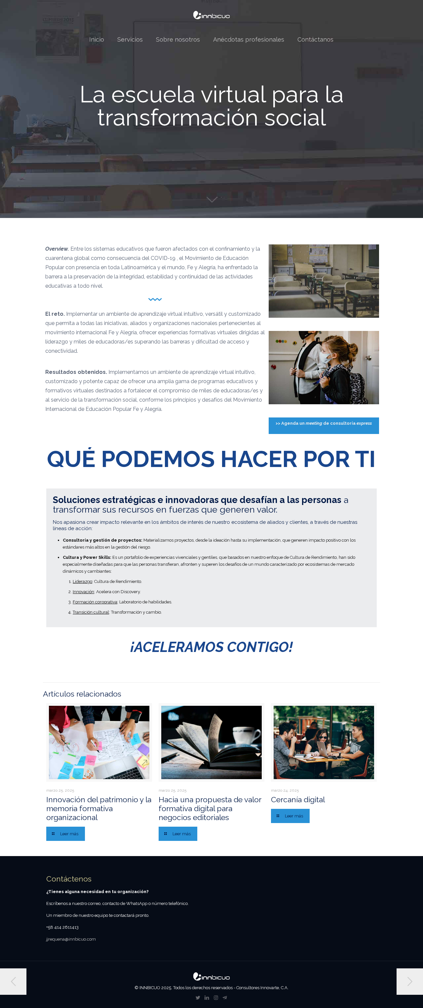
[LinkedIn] (207, 998)
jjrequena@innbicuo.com (71, 939)
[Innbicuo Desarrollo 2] (211, 15)
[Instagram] (215, 998)
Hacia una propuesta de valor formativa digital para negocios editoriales (210, 808)
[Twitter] (198, 998)
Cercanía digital (298, 799)
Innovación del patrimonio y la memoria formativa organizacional (98, 808)
